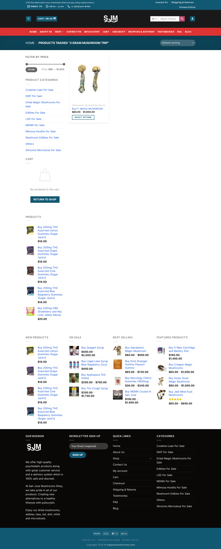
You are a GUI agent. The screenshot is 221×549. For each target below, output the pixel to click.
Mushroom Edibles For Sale (42, 137)
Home (33, 31)
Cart (106, 31)
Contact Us (161, 2)
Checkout (118, 31)
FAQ (179, 31)
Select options (83, 117)
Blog (188, 31)
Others (30, 143)
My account (92, 31)
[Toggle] (150, 458)
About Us (46, 31)
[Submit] (182, 19)
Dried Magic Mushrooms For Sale (43, 104)
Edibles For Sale (35, 112)
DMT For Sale (34, 96)
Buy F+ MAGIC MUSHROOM (87, 108)
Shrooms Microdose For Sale (43, 150)
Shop (58, 31)
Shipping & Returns (182, 2)
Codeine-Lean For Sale (39, 89)
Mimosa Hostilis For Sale (41, 131)
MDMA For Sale (35, 125)
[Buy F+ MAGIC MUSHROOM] (89, 79)
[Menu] (28, 18)
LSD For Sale (33, 119)
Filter (31, 69)
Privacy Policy (187, 7)
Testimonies (165, 31)
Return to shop (44, 199)
